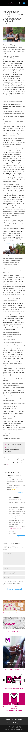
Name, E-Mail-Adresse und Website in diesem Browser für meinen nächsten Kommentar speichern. (13, 583)
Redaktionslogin (9, 719)
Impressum (13, 721)
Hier (6, 444)
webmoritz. (7, 24)
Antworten (21, 492)
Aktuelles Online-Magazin (13, 723)
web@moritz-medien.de (15, 528)
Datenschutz (18, 719)
